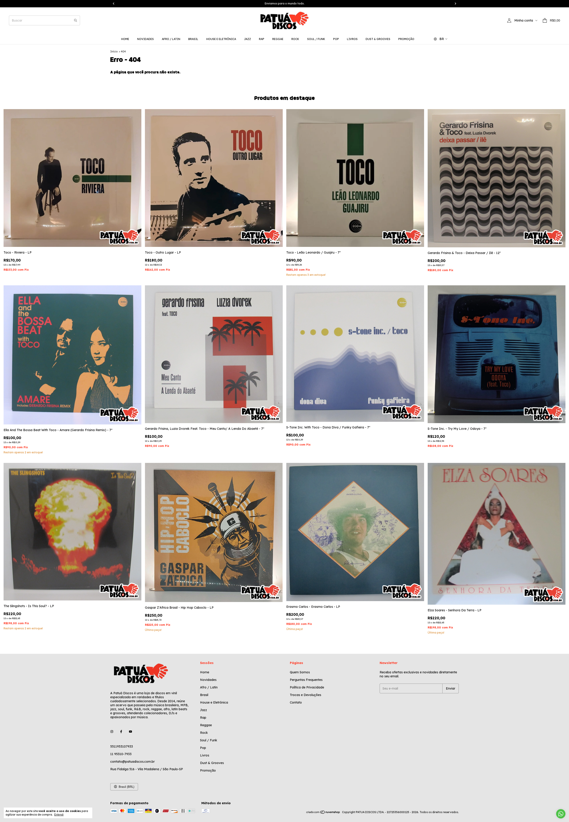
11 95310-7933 (121, 754)
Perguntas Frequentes (306, 680)
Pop (336, 39)
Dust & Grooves (378, 39)
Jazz (247, 39)
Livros (352, 39)
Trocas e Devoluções (305, 695)
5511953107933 (121, 746)
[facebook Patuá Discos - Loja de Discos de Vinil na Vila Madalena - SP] (121, 732)
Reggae (277, 39)
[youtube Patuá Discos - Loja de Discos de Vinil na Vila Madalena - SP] (130, 732)
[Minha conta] (509, 20)
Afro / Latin (171, 39)
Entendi (59, 814)
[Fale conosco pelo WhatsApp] (560, 813)
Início (114, 51)
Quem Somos (300, 672)
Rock (295, 39)
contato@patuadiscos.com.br (132, 762)
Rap (261, 39)
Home (125, 39)
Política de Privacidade (307, 687)
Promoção (406, 39)
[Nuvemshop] (323, 813)
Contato (296, 702)
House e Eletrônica (221, 39)
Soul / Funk (316, 39)
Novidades (145, 39)
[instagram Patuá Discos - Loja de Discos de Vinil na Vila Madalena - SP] (111, 732)
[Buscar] (75, 20)
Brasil (193, 39)
